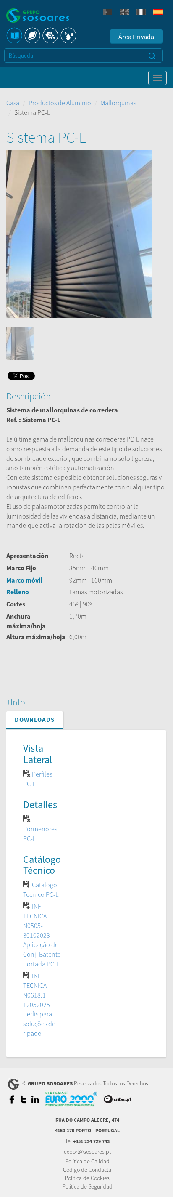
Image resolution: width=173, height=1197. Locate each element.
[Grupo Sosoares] (37, 16)
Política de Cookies (87, 1178)
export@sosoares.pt (87, 1151)
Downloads (35, 720)
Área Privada (136, 36)
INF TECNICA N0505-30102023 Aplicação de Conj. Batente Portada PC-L (42, 935)
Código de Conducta (87, 1169)
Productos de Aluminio (60, 102)
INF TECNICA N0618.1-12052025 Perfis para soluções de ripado (39, 1004)
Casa (12, 102)
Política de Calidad (87, 1161)
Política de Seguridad (87, 1186)
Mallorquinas (118, 102)
